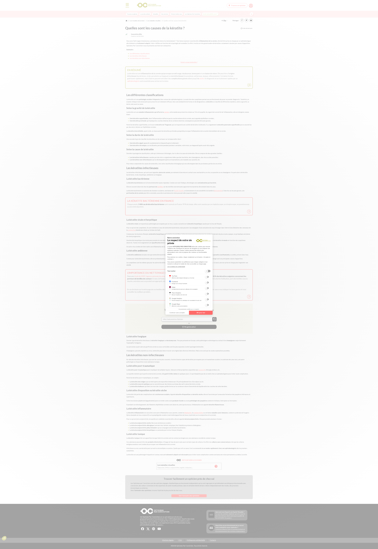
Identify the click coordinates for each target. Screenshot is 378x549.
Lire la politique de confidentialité (176, 266)
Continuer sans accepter (177, 312)
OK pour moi (201, 312)
